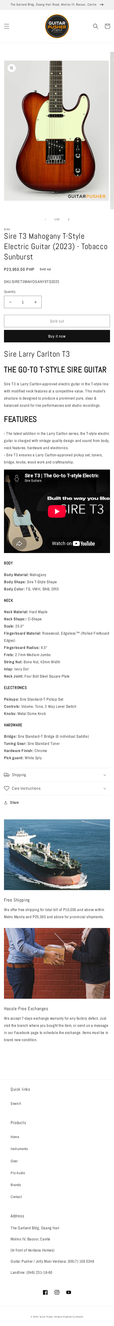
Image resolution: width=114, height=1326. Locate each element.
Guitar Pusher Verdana (51, 1316)
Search (16, 1103)
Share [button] (14, 802)
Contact (16, 1196)
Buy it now (57, 336)
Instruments (19, 1148)
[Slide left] (45, 219)
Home (15, 1136)
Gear (14, 1161)
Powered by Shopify (73, 1316)
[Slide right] (68, 219)
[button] (6, 26)
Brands (16, 1184)
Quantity (9, 291)
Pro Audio (18, 1172)
